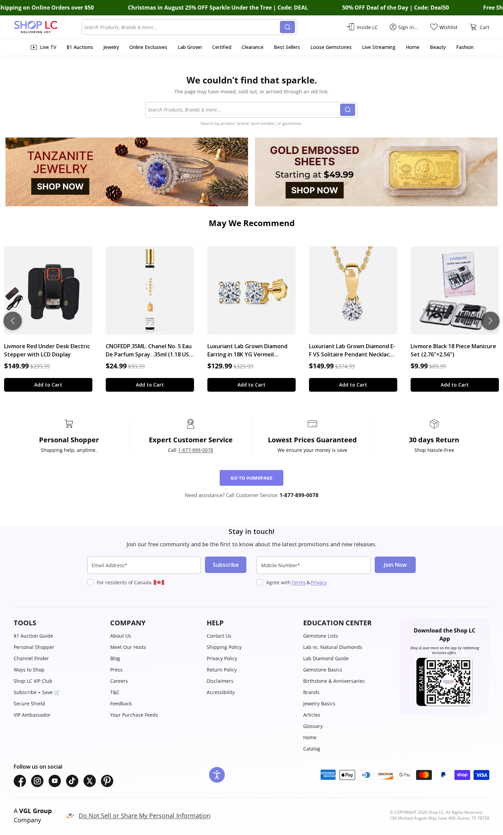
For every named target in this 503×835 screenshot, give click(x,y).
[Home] (48, 27)
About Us (120, 635)
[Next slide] (490, 321)
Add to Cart (48, 384)
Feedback (121, 703)
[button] (58, 623)
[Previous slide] (12, 321)
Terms (299, 582)
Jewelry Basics (319, 703)
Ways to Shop (29, 669)
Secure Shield (29, 703)
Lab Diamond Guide (326, 658)
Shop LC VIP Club (33, 681)
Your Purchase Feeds (134, 715)
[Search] (287, 27)
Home (310, 737)
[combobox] (182, 27)
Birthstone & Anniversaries (334, 681)
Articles (311, 715)
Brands (311, 692)
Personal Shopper (34, 647)
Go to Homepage (251, 478)
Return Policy (222, 669)
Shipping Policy (224, 647)
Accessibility (221, 692)
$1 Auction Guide (33, 635)
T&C (114, 692)
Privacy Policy (222, 658)
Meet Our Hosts (128, 647)
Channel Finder (31, 658)
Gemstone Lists (320, 635)
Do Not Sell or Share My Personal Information (144, 815)
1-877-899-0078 (195, 450)
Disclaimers (220, 681)
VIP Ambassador (32, 715)
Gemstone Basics (322, 669)
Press (116, 669)
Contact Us (219, 635)
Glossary (313, 726)
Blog (115, 658)
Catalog (311, 748)
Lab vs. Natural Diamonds (332, 647)
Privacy (319, 582)
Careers (119, 681)
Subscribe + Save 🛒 (37, 692)
